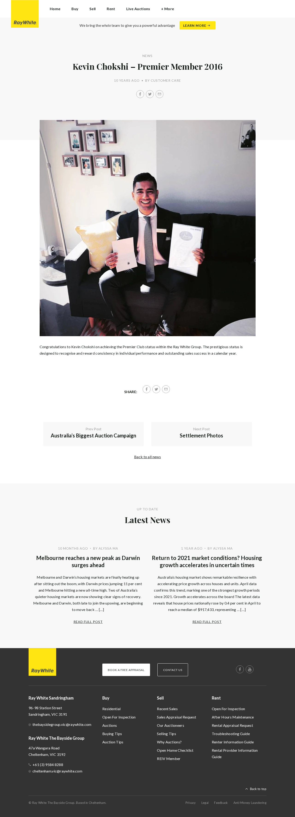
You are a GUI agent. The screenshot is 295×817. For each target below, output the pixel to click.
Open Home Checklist (175, 750)
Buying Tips (112, 733)
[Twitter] (150, 94)
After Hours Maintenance (233, 717)
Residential (111, 708)
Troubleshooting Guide (231, 733)
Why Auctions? (169, 742)
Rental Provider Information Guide (235, 753)
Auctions (109, 725)
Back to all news (147, 457)
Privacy (191, 803)
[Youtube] (250, 669)
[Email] (159, 94)
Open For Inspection (119, 717)
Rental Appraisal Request (232, 725)
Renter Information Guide (233, 742)
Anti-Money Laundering (249, 803)
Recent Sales (167, 708)
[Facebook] (140, 94)
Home (55, 8)
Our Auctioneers (170, 725)
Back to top (258, 789)
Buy (105, 697)
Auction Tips (113, 742)
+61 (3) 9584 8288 (47, 764)
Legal (205, 803)
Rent (216, 697)
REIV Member (168, 758)
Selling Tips (166, 733)
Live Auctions (138, 8)
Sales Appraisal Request (176, 717)
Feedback (221, 803)
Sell (160, 697)
